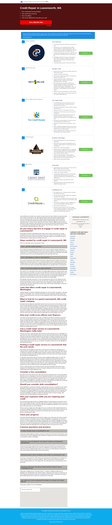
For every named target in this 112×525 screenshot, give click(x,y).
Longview (72, 240)
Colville (72, 272)
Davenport (72, 236)
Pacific (71, 254)
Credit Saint (55, 165)
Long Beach (73, 268)
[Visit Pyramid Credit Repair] (36, 149)
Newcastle (72, 262)
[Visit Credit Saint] (36, 175)
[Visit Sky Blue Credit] (36, 82)
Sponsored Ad (49, 25)
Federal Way (73, 274)
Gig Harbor (72, 248)
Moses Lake (73, 270)
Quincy (72, 242)
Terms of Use (52, 521)
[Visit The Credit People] (36, 116)
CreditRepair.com (57, 190)
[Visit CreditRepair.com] (36, 201)
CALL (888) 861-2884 (36, 22)
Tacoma (72, 244)
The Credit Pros (56, 42)
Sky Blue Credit (56, 69)
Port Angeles (73, 258)
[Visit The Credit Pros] (36, 53)
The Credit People (57, 100)
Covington (72, 266)
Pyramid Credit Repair (58, 138)
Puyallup (72, 250)
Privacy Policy (59, 521)
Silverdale (72, 238)
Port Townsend (73, 246)
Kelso (71, 256)
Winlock (72, 252)
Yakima (72, 260)
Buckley (72, 264)
